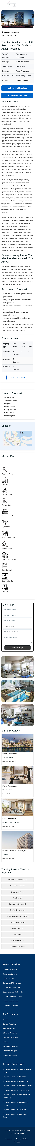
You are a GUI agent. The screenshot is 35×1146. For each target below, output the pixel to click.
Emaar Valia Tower (17, 892)
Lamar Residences (9, 754)
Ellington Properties (10, 1033)
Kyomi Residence (9, 818)
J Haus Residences (17, 940)
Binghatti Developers (10, 1037)
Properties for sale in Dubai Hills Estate (17, 1086)
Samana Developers (10, 1051)
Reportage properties (10, 1046)
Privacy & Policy (22, 1139)
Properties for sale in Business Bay (16, 1081)
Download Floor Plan (18, 95)
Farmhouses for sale (10, 1001)
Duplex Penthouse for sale (12, 996)
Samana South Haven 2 (17, 904)
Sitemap (17, 1142)
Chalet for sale (8, 978)
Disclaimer (9, 1139)
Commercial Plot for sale (12, 983)
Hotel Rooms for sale (10, 1005)
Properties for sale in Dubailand (14, 1077)
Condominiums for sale (11, 987)
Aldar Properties (9, 1028)
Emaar (5, 1019)
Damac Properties (9, 1024)
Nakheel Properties (10, 1055)
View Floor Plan (16, 377)
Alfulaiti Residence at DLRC (17, 880)
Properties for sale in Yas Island (14, 1110)
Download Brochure (18, 88)
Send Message (17, 647)
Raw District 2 (17, 898)
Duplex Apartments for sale (13, 992)
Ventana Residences (17, 886)
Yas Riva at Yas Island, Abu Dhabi (17, 916)
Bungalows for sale (10, 974)
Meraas (5, 1042)
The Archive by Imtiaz (17, 910)
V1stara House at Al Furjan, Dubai (15, 851)
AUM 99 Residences (17, 946)
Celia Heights (17, 934)
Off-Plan (14, 32)
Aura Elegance (17, 928)
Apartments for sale (10, 970)
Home (6, 32)
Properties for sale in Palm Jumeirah (16, 1090)
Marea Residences (9, 786)
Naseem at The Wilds (17, 922)
